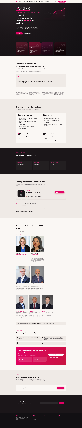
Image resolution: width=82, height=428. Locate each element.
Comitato (42, 1)
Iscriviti (57, 192)
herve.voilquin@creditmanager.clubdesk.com (21, 313)
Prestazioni (31, 1)
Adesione (47, 1)
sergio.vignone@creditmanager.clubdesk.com (37, 286)
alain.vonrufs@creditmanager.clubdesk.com (22, 286)
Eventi (39, 1)
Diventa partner (60, 387)
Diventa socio (62, 1)
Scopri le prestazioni (27, 33)
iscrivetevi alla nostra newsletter (36, 212)
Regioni (35, 1)
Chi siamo (26, 1)
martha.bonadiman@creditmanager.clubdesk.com (37, 256)
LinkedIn (45, 418)
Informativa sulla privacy (59, 418)
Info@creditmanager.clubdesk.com (49, 416)
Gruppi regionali (35, 419)
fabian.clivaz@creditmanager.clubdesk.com (47, 313)
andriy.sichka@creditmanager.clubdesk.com (34, 313)
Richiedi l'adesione (52, 354)
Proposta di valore (35, 418)
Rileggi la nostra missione (54, 357)
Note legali (57, 416)
